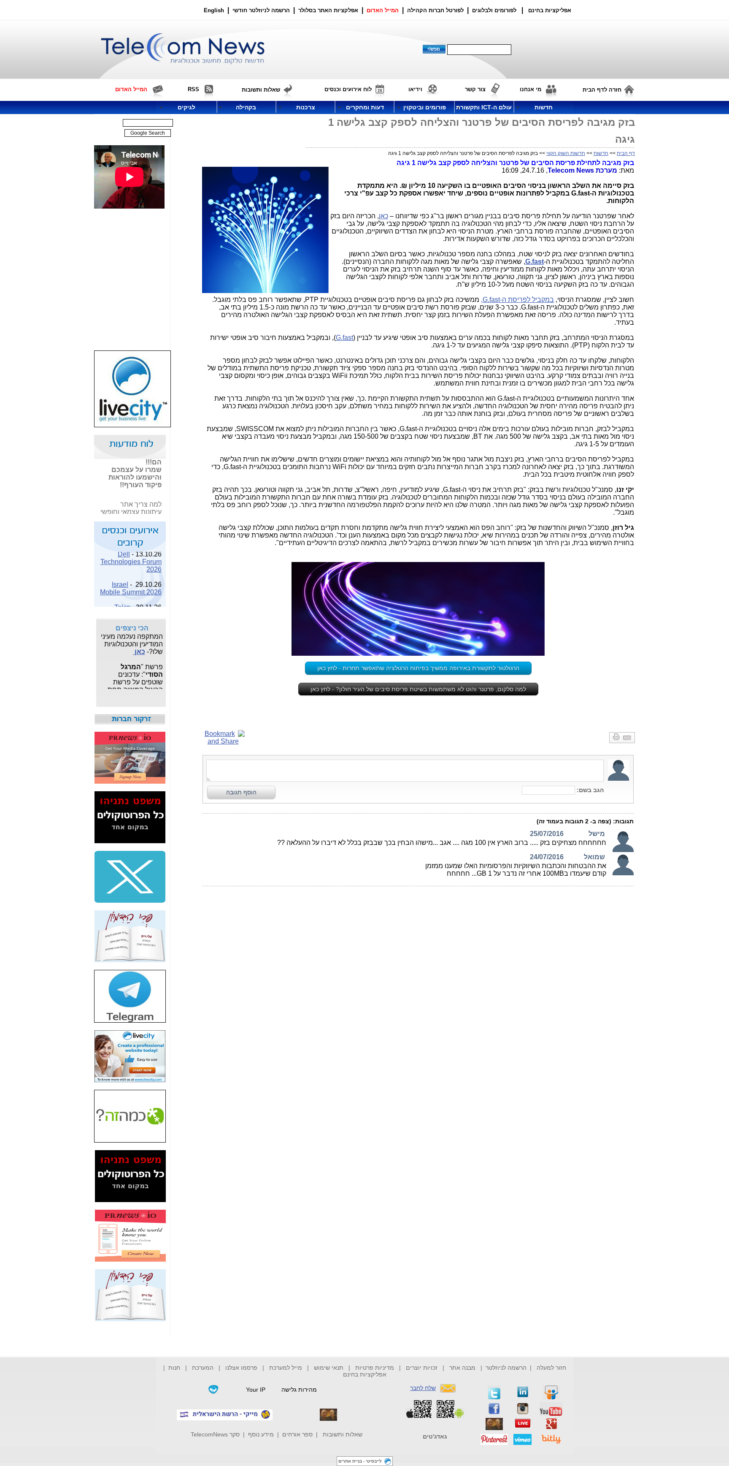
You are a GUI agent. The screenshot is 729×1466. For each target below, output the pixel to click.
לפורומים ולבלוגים (494, 10)
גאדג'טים (435, 1436)
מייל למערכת (285, 1367)
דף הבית (626, 153)
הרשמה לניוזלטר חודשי (262, 10)
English (214, 10)
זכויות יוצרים (421, 1367)
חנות (174, 1367)
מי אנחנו (530, 89)
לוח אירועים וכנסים (348, 89)
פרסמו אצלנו (242, 1367)
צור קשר (475, 89)
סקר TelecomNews (215, 1434)
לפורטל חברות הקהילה (435, 10)
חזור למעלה (551, 1367)
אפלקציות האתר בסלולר (328, 10)
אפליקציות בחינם (364, 1374)
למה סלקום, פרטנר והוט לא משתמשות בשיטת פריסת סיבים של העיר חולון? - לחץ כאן (418, 689)
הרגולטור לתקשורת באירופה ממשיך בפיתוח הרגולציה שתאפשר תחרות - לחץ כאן (418, 668)
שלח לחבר (423, 1388)
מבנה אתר (462, 1367)
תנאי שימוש (328, 1367)
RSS (193, 89)
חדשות (601, 153)
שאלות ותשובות (342, 1434)
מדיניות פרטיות (374, 1367)
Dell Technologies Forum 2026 (131, 556)
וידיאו (415, 89)
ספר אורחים (297, 1434)
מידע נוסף (261, 1434)
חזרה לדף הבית (602, 90)
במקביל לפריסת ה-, (517, 299)
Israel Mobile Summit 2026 (131, 582)
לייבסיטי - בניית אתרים (360, 1461)
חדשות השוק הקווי (565, 153)
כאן (383, 216)
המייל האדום (383, 10)
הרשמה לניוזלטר (506, 1367)
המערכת (202, 1367)
